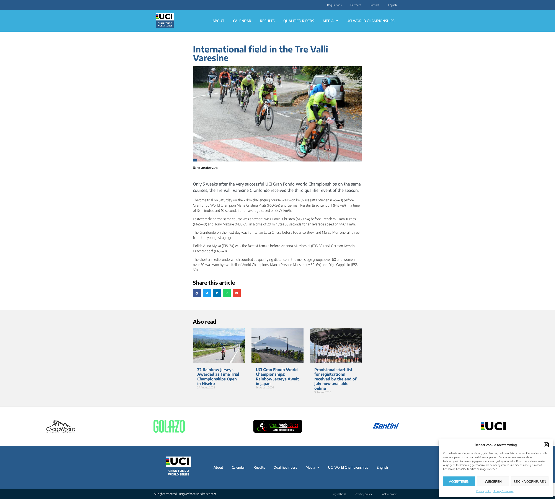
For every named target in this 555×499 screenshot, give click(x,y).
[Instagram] (155, 5)
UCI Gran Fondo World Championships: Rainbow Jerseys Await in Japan (277, 376)
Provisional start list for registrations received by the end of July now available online (335, 379)
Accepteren (459, 481)
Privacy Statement (503, 491)
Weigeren (493, 481)
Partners (355, 5)
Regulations (334, 5)
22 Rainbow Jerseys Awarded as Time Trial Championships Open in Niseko (218, 376)
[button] (546, 445)
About (218, 21)
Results (267, 21)
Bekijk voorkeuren (530, 481)
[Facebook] (158, 5)
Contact (374, 5)
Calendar (242, 21)
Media (328, 21)
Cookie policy (483, 491)
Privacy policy (363, 494)
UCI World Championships (371, 21)
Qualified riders (298, 21)
